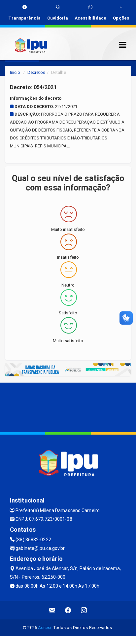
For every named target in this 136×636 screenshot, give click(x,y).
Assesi (44, 627)
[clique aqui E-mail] (52, 610)
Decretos (36, 72)
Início (15, 72)
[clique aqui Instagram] (84, 610)
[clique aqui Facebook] (68, 610)
